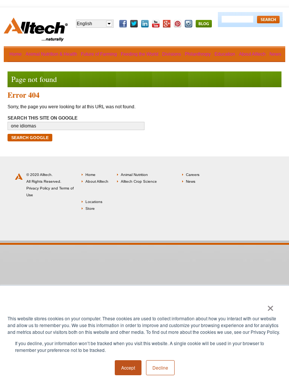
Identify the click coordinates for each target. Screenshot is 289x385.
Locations (93, 202)
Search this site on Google (43, 118)
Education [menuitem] (224, 54)
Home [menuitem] (15, 54)
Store (90, 208)
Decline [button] (160, 367)
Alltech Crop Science (139, 181)
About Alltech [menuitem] (252, 54)
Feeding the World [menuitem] (139, 54)
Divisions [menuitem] (171, 54)
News (190, 181)
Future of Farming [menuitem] (99, 54)
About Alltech (96, 181)
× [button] (270, 305)
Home (90, 175)
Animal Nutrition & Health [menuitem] (51, 54)
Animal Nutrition (134, 175)
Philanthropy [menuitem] (198, 54)
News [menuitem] (275, 54)
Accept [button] (128, 367)
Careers (192, 175)
